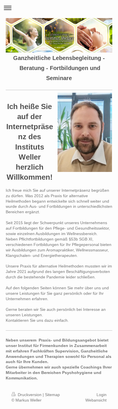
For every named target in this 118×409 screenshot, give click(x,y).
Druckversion (30, 394)
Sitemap (52, 394)
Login (102, 394)
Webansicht (96, 400)
